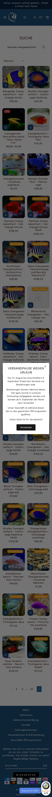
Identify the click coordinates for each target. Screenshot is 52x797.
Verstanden (26, 427)
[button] (34, 790)
